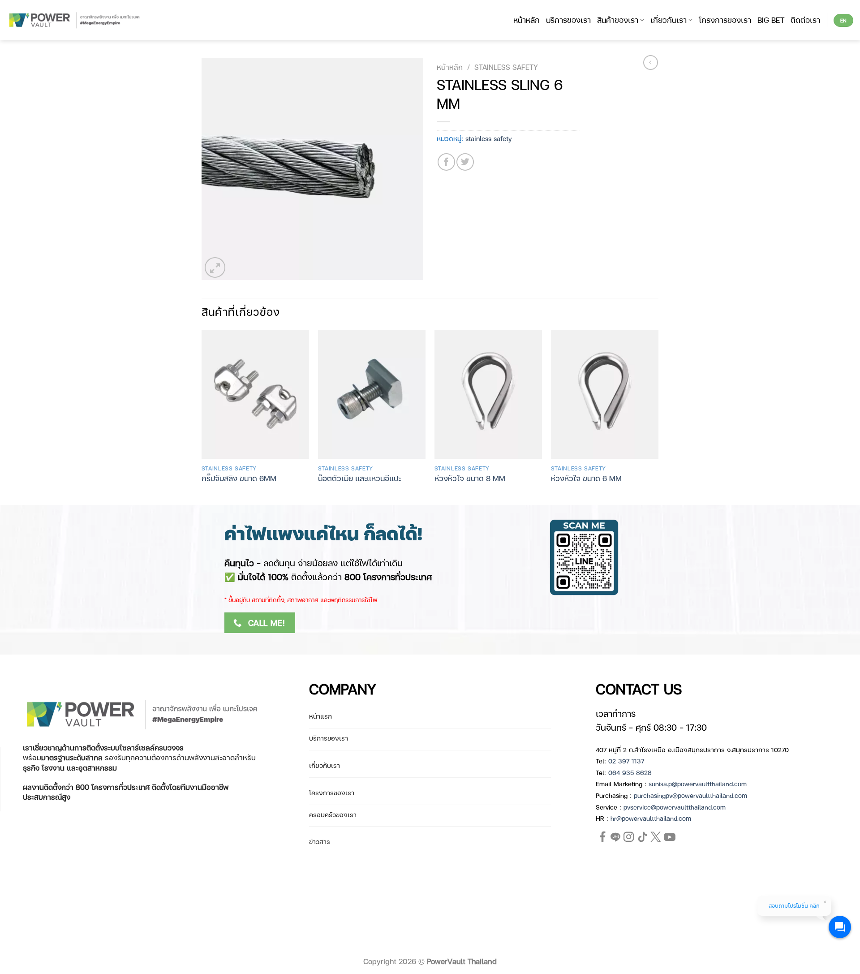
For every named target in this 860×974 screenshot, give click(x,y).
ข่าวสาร (319, 841)
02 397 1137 (626, 760)
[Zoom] (215, 267)
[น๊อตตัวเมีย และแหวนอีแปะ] (372, 394)
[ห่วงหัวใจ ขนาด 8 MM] (488, 394)
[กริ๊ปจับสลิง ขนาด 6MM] (255, 394)
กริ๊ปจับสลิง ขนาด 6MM (239, 478)
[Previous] (202, 416)
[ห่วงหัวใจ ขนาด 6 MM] (604, 394)
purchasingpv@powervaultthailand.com (690, 795)
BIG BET (770, 19)
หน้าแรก (320, 715)
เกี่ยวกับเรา (668, 19)
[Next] (658, 416)
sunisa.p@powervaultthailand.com (698, 783)
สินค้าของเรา (617, 19)
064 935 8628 (630, 772)
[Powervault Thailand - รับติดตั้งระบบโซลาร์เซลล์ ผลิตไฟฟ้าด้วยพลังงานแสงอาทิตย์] (75, 20)
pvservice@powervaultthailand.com (675, 806)
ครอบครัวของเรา (333, 814)
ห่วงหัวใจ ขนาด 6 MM (586, 478)
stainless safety (506, 67)
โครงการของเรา (725, 19)
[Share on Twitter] (465, 162)
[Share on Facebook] (446, 162)
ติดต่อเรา (805, 19)
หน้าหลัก (526, 19)
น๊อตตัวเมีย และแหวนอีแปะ (359, 478)
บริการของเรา (568, 19)
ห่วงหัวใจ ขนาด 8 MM (469, 478)
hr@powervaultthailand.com (651, 818)
